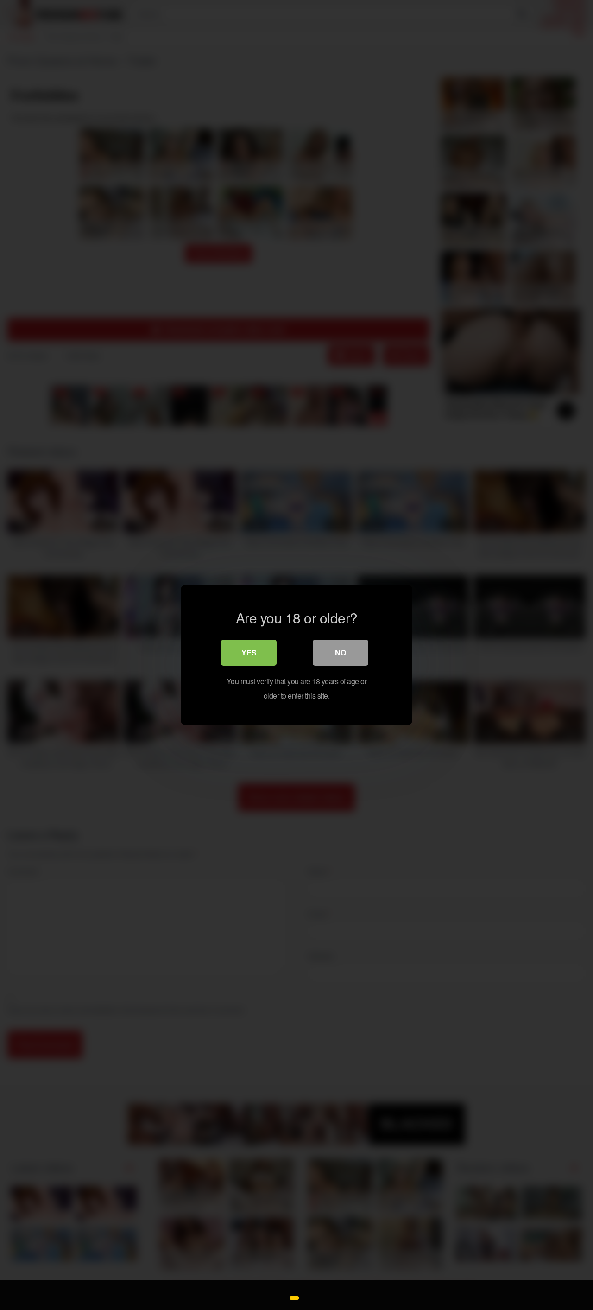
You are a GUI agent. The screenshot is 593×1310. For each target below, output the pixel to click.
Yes (249, 652)
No (340, 652)
